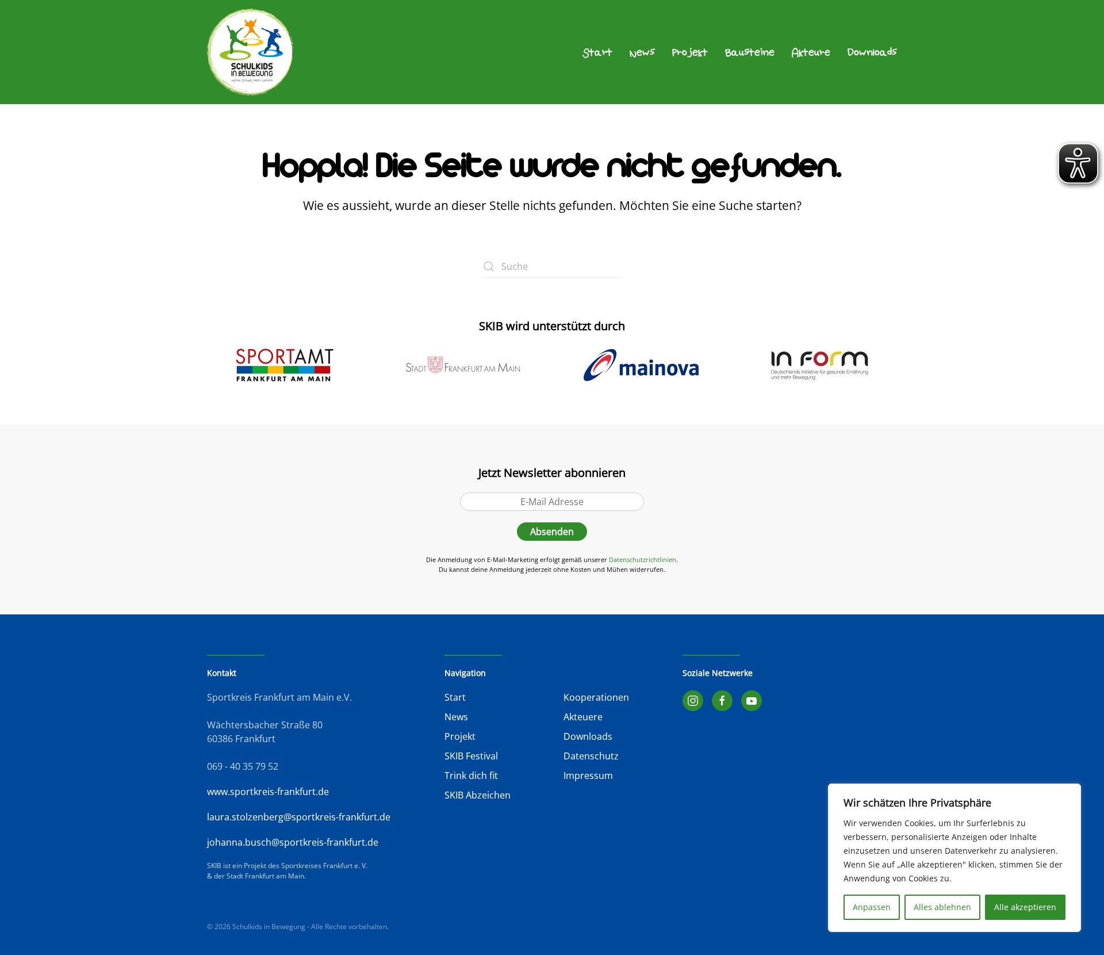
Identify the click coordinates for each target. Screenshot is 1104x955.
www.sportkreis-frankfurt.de (268, 791)
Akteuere (583, 716)
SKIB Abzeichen (477, 795)
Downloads (872, 52)
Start (597, 52)
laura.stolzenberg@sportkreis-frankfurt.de (298, 817)
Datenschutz (591, 756)
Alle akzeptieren (1025, 906)
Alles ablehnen (942, 906)
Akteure (811, 52)
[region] (954, 858)
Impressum (588, 775)
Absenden (552, 531)
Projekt (690, 52)
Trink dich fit (471, 775)
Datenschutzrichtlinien (642, 559)
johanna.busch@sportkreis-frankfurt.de (292, 842)
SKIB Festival (471, 756)
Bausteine (750, 52)
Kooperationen (596, 697)
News (642, 52)
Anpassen (872, 906)
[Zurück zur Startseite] (250, 52)
